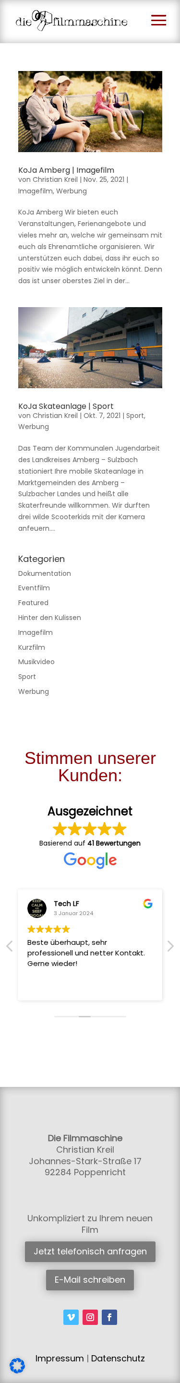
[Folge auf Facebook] (109, 1317)
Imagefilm (35, 191)
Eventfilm (34, 588)
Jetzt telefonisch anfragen (90, 1251)
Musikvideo (36, 662)
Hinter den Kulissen (49, 617)
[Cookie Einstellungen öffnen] (17, 1371)
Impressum (60, 1358)
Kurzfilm (31, 647)
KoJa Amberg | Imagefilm (66, 170)
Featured (33, 603)
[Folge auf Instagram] (90, 1317)
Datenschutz (118, 1358)
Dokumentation (44, 573)
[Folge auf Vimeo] (71, 1317)
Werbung (71, 191)
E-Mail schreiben (90, 1280)
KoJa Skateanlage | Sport (66, 406)
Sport (135, 415)
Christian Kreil (55, 179)
